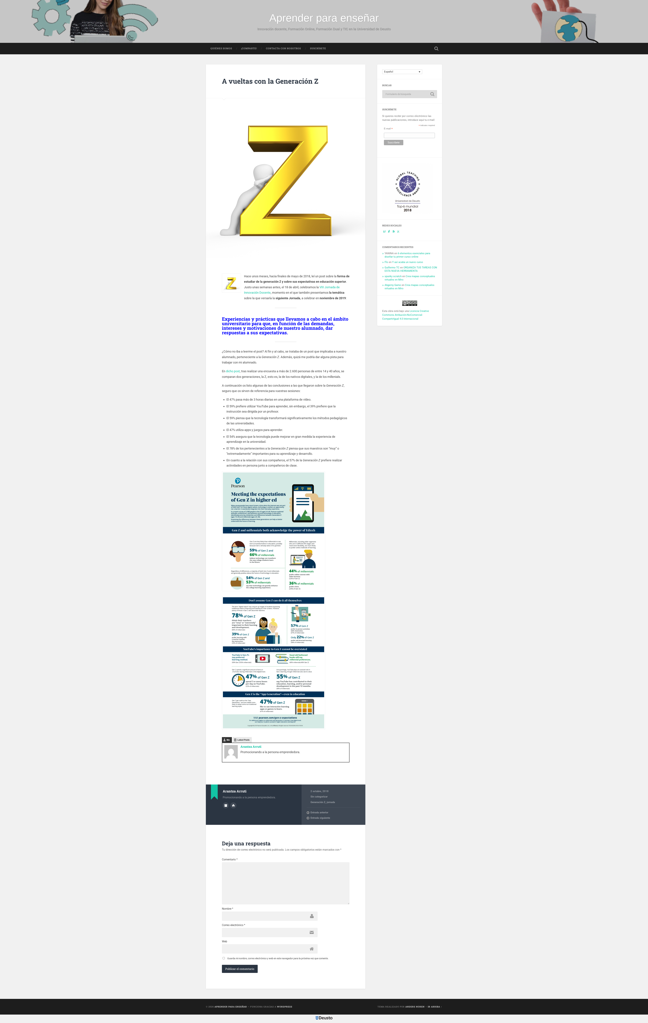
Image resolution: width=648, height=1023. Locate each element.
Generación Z (317, 802)
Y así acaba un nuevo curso (407, 262)
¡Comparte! (249, 48)
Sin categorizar (319, 796)
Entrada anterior (319, 812)
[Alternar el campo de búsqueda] (436, 48)
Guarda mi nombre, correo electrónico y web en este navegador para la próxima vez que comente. (278, 958)
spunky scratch (393, 276)
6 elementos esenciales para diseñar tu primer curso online (407, 255)
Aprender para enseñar (324, 18)
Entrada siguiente (320, 817)
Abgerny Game (393, 285)
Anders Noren (415, 1006)
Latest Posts (243, 740)
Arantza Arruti (250, 747)
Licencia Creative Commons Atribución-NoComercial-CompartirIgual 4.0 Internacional (405, 315)
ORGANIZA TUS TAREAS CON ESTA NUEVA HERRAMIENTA (411, 269)
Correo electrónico (233, 925)
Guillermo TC (392, 267)
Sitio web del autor (233, 805)
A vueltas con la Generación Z (270, 81)
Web (224, 941)
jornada (331, 802)
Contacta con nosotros (283, 48)
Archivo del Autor (226, 805)
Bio (228, 740)
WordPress (284, 1006)
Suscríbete (318, 48)
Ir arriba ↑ (435, 1006)
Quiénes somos (221, 48)
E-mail (388, 128)
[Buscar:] (409, 94)
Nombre (227, 908)
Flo (386, 262)
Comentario (230, 859)
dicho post (233, 371)
